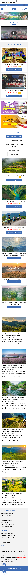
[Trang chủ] (14, 55)
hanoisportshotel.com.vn (8, 515)
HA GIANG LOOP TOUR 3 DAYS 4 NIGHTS (14, 201)
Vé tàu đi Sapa (6, 542)
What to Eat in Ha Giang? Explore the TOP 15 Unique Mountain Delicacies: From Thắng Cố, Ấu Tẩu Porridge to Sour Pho (13, 430)
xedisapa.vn (5, 522)
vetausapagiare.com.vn (8, 524)
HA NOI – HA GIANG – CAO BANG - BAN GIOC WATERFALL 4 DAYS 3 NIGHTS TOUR (14, 303)
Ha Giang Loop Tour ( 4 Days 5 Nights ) (14, 227)
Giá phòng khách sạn (7, 533)
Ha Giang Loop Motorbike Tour (14, 140)
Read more (10, 69)
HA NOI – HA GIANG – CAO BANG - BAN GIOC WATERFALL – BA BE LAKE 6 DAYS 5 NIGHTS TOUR (14, 254)
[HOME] (14, 9)
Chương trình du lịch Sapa (8, 535)
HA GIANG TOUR (14, 154)
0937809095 (19, 5)
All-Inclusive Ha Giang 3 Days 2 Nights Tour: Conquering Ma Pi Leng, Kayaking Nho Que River (13, 398)
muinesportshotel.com (7, 513)
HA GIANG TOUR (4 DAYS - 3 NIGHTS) (14, 279)
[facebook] (24, 5)
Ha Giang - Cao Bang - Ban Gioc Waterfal (14, 145)
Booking (18, 69)
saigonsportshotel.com (8, 518)
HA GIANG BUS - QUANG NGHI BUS (14, 90)
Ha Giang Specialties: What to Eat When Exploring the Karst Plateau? (12, 494)
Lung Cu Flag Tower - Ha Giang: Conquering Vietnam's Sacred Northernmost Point (13, 334)
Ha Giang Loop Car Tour (14, 136)
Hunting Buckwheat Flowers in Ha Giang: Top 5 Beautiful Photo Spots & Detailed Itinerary (13, 366)
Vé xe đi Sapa (5, 540)
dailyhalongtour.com (7, 526)
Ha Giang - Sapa (14, 150)
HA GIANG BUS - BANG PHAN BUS (14, 64)
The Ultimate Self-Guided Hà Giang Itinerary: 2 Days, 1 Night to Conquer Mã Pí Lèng (13, 462)
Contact (18, 258)
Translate (12, 2)
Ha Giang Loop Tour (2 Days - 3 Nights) (14, 175)
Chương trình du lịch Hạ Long (9, 537)
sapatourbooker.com (7, 520)
